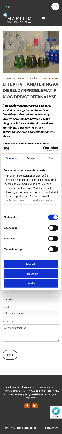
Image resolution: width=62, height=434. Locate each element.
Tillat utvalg (31, 273)
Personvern (51, 427)
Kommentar (8, 321)
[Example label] (35, 405)
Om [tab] (51, 158)
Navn (5, 292)
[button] (49, 17)
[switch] (53, 228)
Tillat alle (31, 263)
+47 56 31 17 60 (36, 390)
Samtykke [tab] (11, 158)
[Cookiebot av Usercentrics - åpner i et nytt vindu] (43, 148)
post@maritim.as (33, 394)
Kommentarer (51, 78)
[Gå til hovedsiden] (20, 17)
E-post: (6, 307)
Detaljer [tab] (31, 158)
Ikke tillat (31, 283)
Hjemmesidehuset (26, 427)
